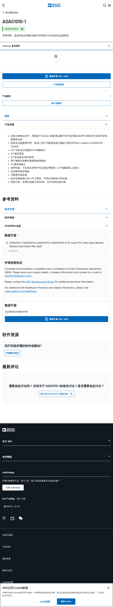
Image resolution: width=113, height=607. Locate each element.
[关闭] (108, 588)
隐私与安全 (7, 570)
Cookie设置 (7, 582)
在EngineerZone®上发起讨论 (54, 393)
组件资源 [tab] (10, 217)
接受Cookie (66, 601)
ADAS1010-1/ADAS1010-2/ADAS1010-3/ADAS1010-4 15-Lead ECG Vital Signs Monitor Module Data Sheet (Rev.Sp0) (56, 244)
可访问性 (6, 546)
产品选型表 (59, 84)
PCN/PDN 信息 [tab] (13, 225)
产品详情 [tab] (9, 124)
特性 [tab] (7, 116)
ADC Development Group (40, 281)
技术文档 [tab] (10, 209)
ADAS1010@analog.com (18, 275)
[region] (56, 595)
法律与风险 (7, 535)
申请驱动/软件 (12, 353)
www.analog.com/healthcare (20, 291)
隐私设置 (6, 558)
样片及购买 (56, 103)
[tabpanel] (56, 159)
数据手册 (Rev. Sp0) (58, 76)
